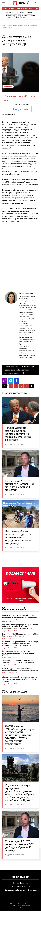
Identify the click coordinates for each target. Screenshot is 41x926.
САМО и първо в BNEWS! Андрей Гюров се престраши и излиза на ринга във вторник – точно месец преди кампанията (20, 617)
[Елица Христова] (11, 325)
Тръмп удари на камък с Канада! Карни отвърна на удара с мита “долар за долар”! (18, 433)
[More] (31, 386)
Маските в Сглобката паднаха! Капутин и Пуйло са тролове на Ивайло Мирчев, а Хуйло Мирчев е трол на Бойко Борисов (20, 14)
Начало (4, 25)
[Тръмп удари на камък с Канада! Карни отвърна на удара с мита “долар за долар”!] (20, 410)
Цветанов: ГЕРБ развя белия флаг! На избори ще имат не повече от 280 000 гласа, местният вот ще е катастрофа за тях (20, 643)
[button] (36, 3)
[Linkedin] (26, 386)
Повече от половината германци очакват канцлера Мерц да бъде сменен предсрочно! (20, 669)
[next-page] (38, 15)
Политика (11, 25)
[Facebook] (11, 386)
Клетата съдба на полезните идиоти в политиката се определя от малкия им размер (18, 537)
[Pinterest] (16, 386)
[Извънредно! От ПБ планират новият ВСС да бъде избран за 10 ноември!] (20, 463)
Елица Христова (11, 114)
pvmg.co (20, 907)
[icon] (4, 381)
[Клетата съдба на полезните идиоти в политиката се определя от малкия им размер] (20, 514)
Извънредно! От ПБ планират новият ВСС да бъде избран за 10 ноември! (19, 485)
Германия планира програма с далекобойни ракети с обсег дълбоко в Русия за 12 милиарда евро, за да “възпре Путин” (20, 626)
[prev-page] (3, 15)
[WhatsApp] (21, 386)
